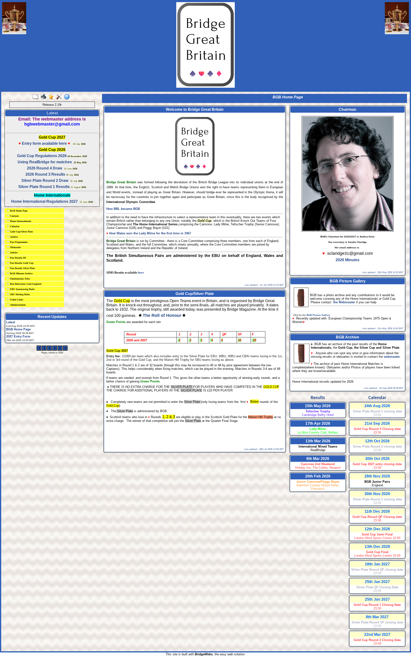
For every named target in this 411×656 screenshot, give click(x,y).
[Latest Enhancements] (52, 97)
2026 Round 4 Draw (44, 168)
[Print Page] (44, 97)
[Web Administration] (60, 97)
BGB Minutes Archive (21, 273)
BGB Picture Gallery (318, 315)
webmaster (392, 356)
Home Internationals (20, 221)
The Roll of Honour (162, 315)
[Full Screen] (36, 97)
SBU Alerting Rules (19, 294)
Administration (17, 305)
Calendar (14, 226)
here (141, 272)
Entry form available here (44, 143)
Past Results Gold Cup (21, 263)
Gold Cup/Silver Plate (21, 231)
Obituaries (15, 247)
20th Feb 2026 (317, 476)
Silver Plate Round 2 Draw (44, 180)
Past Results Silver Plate (22, 268)
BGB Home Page (18, 210)
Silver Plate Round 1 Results (44, 187)
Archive (13, 237)
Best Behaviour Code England (25, 284)
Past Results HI (17, 257)
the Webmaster (344, 302)
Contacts (14, 216)
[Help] (68, 97)
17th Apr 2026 (317, 423)
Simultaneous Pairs (19, 278)
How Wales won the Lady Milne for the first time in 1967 (150, 233)
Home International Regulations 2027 (44, 201)
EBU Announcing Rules (22, 289)
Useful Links (16, 299)
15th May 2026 (318, 406)
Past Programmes (18, 242)
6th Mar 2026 (317, 459)
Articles (13, 252)
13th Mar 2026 (317, 441)
